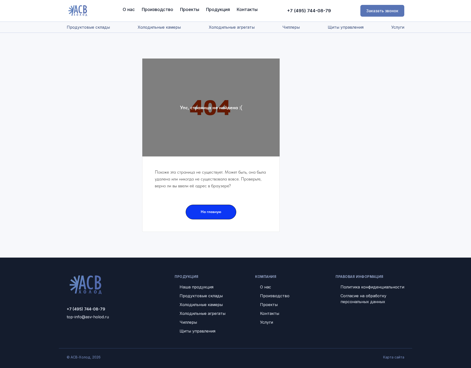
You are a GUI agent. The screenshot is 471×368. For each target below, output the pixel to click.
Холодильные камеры (159, 27)
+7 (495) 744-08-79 (309, 10)
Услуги (397, 27)
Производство (157, 9)
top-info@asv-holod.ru (88, 316)
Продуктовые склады (88, 27)
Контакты (247, 9)
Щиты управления (346, 27)
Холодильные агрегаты (232, 27)
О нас (129, 9)
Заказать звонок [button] (382, 10)
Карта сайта (393, 357)
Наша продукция (196, 287)
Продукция (218, 9)
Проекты (189, 9)
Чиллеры (291, 27)
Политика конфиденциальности (372, 287)
